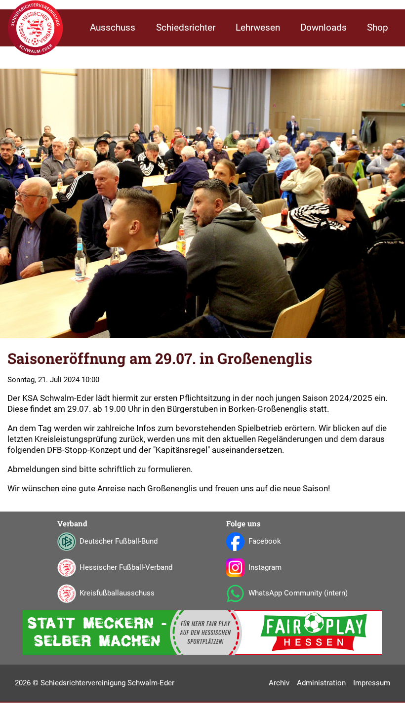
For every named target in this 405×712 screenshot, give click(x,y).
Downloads (323, 27)
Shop (377, 27)
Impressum (371, 682)
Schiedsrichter (185, 27)
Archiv (279, 682)
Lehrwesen (258, 27)
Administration (321, 682)
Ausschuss (112, 27)
